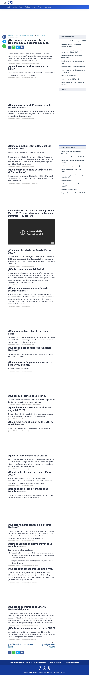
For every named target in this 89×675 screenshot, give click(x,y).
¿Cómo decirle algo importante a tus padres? (72, 83)
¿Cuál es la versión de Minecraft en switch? (20, 645)
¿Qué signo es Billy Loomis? (48, 645)
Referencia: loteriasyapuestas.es (30, 63)
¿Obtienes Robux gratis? (69, 189)
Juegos (21, 7)
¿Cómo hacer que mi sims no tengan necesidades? (72, 176)
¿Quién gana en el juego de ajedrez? (72, 166)
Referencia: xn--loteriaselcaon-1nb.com (32, 404)
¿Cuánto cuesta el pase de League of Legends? (73, 185)
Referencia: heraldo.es (28, 166)
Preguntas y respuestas (71, 662)
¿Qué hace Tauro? (67, 180)
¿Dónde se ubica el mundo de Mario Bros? (72, 62)
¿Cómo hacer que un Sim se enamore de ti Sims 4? (73, 71)
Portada (8, 7)
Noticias (14, 7)
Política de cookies (55, 662)
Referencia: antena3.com (28, 285)
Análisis (27, 7)
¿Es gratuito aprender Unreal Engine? (73, 193)
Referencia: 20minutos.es (28, 485)
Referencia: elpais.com (28, 344)
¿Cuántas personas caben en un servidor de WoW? (71, 45)
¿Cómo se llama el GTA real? (70, 79)
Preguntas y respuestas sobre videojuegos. (21, 35)
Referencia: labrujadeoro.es (29, 118)
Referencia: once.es (27, 371)
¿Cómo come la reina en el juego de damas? (72, 161)
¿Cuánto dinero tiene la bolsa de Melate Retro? (71, 56)
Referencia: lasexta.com (28, 266)
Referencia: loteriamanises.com (30, 625)
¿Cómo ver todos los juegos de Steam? (71, 170)
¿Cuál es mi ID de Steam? (69, 75)
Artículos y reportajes (44, 7)
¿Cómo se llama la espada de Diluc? (72, 157)
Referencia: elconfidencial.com (30, 183)
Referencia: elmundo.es (28, 419)
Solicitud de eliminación (15, 63)
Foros (54, 7)
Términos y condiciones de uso (36, 662)
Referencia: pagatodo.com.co (29, 582)
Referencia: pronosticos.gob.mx (30, 565)
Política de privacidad (17, 662)
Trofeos (34, 7)
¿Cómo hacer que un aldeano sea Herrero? (71, 152)
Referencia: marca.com (28, 306)
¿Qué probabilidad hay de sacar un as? (73, 66)
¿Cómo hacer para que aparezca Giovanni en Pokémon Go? (71, 51)
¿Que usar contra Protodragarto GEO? (73, 41)
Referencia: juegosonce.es (29, 77)
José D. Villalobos (41, 35)
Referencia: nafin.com (27, 500)
